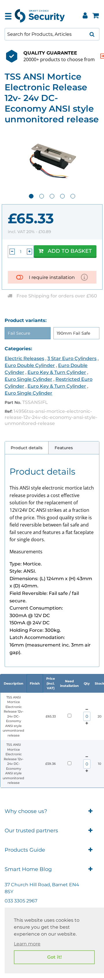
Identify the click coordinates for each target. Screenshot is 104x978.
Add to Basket (70, 251)
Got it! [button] (54, 957)
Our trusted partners (31, 830)
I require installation (52, 277)
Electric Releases (24, 358)
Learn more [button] (27, 944)
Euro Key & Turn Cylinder (56, 372)
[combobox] (52, 34)
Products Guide (25, 850)
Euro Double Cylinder (30, 365)
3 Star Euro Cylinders (71, 358)
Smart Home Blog (28, 869)
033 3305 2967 (21, 901)
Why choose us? (26, 811)
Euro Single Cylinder (28, 379)
